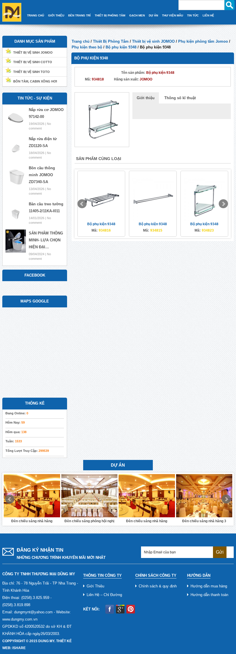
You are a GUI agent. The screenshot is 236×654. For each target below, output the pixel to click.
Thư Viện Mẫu (172, 15)
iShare (19, 648)
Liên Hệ (208, 15)
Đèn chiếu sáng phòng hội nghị (89, 521)
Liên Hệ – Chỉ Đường (104, 595)
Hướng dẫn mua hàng (209, 586)
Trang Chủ (35, 15)
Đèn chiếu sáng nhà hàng (31, 521)
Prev (82, 203)
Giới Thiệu (56, 15)
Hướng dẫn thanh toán (209, 595)
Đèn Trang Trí (79, 15)
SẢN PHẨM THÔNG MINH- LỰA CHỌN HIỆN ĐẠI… (46, 240)
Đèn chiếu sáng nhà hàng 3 (204, 521)
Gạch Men (137, 15)
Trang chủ (81, 41)
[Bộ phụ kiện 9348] (102, 119)
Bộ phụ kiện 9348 (121, 47)
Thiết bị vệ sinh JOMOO (153, 41)
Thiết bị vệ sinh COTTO (32, 62)
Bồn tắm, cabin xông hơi (35, 81)
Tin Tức (193, 15)
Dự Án (153, 15)
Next (223, 203)
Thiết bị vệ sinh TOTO (31, 72)
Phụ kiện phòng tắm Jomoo (203, 41)
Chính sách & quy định (158, 586)
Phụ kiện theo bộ (87, 47)
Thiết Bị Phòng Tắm (110, 15)
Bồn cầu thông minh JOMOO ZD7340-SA (42, 175)
